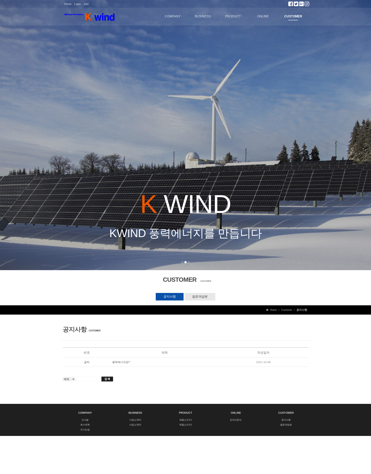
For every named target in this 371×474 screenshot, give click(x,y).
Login (77, 3)
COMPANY (172, 16)
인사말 (85, 420)
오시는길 (85, 429)
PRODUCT (233, 16)
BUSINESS (203, 16)
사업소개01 (135, 420)
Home (67, 3)
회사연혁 (85, 424)
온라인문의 (236, 420)
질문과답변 (200, 296)
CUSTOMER (293, 16)
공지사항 (169, 296)
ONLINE (263, 16)
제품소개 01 (185, 420)
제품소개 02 (185, 424)
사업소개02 (135, 424)
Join (86, 3)
